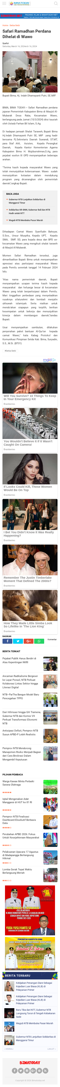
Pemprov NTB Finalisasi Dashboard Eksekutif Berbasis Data (19, 820)
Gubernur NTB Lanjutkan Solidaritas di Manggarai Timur (36, 1038)
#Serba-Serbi (10, 351)
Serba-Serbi (15, 25)
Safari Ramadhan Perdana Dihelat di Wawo (26, 34)
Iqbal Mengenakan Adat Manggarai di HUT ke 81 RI (17, 800)
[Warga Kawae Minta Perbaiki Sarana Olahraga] (50, 787)
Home (5, 25)
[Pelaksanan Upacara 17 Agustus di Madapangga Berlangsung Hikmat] (50, 857)
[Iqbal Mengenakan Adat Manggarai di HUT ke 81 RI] (50, 804)
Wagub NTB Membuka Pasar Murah (26, 220)
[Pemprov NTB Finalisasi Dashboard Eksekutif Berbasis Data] (50, 822)
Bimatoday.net (38, 1080)
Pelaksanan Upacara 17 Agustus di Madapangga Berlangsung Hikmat (20, 855)
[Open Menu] (4, 3)
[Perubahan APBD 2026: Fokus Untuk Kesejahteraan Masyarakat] (50, 840)
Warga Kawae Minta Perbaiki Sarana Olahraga (18, 783)
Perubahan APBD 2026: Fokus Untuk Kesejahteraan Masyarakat (20, 836)
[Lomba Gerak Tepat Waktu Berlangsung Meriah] (50, 875)
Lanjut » (52, 1049)
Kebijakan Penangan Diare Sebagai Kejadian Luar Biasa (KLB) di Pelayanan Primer (34, 986)
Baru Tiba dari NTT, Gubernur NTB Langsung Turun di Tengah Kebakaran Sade (35, 1013)
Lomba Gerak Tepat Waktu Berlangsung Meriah (17, 871)
